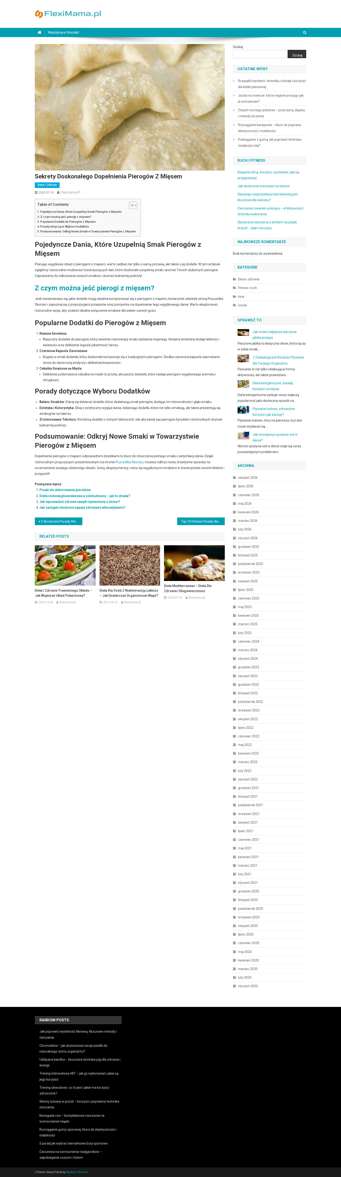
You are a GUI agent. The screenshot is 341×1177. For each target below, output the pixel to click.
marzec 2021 (247, 865)
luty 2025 (244, 633)
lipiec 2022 (246, 728)
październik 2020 (250, 909)
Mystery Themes (77, 1172)
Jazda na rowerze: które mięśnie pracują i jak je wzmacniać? (271, 98)
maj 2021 (245, 848)
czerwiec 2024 (248, 641)
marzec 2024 (247, 650)
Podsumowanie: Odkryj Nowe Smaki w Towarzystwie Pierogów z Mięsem (88, 231)
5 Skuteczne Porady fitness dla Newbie (61, 521)
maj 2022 (245, 745)
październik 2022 (250, 702)
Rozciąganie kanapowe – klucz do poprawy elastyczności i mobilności (269, 128)
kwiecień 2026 (248, 512)
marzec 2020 (247, 969)
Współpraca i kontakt (63, 32)
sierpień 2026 (248, 477)
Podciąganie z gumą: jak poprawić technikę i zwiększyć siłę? (270, 142)
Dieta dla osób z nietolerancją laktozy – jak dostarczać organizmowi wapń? (129, 593)
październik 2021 (250, 805)
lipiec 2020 (246, 934)
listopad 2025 (248, 555)
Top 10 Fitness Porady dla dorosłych (203, 521)
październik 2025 (250, 564)
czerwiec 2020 (248, 943)
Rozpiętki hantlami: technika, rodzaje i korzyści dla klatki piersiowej (272, 84)
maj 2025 (245, 607)
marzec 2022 (247, 762)
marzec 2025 (247, 624)
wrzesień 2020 (249, 917)
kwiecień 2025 (248, 615)
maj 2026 (245, 503)
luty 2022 (244, 771)
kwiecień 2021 (248, 857)
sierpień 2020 (248, 926)
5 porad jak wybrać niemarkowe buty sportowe (73, 1143)
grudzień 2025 (248, 547)
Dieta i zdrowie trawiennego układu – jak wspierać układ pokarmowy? (63, 593)
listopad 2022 (248, 693)
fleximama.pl (70, 192)
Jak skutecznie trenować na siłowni (264, 186)
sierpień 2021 (248, 822)
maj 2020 (245, 952)
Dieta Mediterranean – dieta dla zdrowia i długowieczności (188, 588)
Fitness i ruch (247, 288)
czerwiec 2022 (248, 736)
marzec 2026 (247, 521)
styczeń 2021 (248, 883)
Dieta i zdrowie (47, 185)
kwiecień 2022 (248, 753)
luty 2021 (244, 874)
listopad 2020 (248, 900)
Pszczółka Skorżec (129, 462)
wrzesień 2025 (249, 572)
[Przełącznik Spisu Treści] (130, 205)
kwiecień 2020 (248, 960)
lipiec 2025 (246, 590)
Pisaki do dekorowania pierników (65, 490)
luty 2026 (244, 529)
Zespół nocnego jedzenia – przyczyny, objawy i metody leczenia (271, 113)
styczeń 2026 (248, 538)
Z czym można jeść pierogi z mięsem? (65, 217)
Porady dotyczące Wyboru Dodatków (64, 226)
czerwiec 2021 (248, 839)
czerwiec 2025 (248, 598)
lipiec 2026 (246, 486)
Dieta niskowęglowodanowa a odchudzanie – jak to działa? (84, 496)
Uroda (242, 305)
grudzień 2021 (248, 788)
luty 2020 (244, 977)
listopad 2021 (248, 796)
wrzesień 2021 (249, 814)
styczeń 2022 (248, 779)
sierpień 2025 (248, 581)
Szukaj (238, 47)
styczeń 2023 (248, 676)
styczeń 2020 (248, 986)
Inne (241, 296)
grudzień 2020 (248, 891)
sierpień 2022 (248, 719)
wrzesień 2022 (249, 710)
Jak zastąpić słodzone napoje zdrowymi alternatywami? (82, 507)
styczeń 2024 (248, 658)
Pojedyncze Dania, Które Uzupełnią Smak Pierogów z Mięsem (81, 211)
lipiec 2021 (246, 831)
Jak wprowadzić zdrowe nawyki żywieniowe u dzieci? (79, 502)
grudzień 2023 (248, 667)
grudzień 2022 (248, 684)
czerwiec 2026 (248, 495)
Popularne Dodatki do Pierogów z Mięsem (68, 221)
